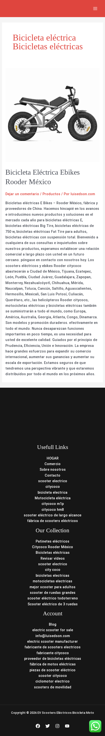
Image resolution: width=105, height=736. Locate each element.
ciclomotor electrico (52, 681)
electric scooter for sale (52, 630)
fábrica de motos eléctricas (53, 664)
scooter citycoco (52, 675)
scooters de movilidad (52, 687)
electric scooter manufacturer (52, 641)
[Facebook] (38, 726)
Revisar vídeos (53, 558)
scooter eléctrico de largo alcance (52, 515)
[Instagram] (57, 726)
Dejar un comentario (22, 194)
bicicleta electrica (52, 492)
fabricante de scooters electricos (52, 647)
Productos (51, 194)
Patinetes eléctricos (52, 541)
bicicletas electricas (52, 575)
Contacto (52, 475)
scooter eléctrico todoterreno (52, 598)
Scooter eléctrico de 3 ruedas (53, 604)
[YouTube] (67, 726)
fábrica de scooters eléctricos (52, 521)
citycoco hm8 (53, 509)
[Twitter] (47, 726)
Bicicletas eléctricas (53, 552)
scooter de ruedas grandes (52, 592)
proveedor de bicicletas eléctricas (52, 658)
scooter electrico (52, 481)
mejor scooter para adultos (52, 587)
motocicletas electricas (52, 581)
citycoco (52, 486)
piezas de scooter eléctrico (52, 670)
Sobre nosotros (53, 469)
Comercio (52, 464)
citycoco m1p (53, 503)
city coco (52, 569)
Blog (52, 624)
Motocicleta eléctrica (53, 498)
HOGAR (53, 458)
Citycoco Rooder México (52, 547)
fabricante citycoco (52, 653)
